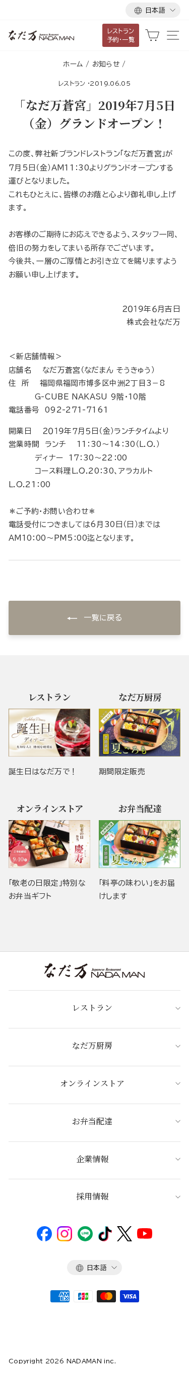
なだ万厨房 (92, 1045)
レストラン (72, 83)
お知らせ (105, 64)
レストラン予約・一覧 (121, 35)
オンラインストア (92, 1083)
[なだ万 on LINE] (85, 1238)
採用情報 (92, 1196)
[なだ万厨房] (139, 733)
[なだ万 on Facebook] (44, 1238)
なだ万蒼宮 (142, 153)
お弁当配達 (92, 1121)
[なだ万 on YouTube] (144, 1236)
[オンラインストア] (49, 844)
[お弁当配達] (139, 844)
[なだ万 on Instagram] (64, 1238)
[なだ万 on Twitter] (124, 1238)
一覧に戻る (101, 617)
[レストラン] (49, 733)
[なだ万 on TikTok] (105, 1238)
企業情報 (92, 1159)
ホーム (73, 64)
